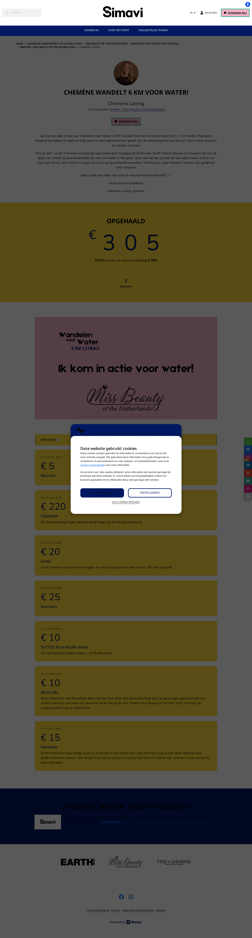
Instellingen (149, 492)
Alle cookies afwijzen (126, 502)
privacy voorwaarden (92, 465)
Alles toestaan (102, 492)
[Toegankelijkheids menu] (247, 4)
